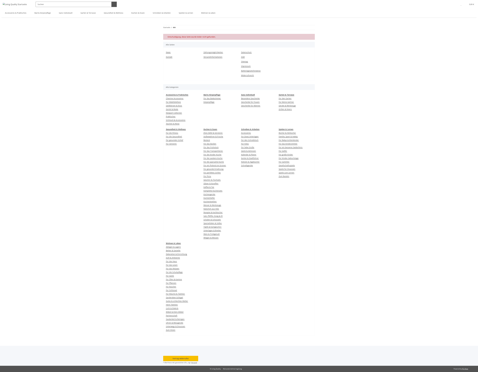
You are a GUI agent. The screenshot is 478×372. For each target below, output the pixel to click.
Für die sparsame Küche (214, 162)
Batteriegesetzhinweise (251, 71)
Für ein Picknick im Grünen (215, 165)
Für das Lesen (172, 265)
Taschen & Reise (172, 123)
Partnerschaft (171, 315)
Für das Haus (171, 261)
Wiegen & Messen (211, 237)
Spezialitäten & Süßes (213, 223)
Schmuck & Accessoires (175, 120)
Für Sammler (284, 162)
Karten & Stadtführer (250, 158)
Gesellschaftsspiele (287, 165)
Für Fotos (245, 144)
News (168, 52)
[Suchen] (114, 4)
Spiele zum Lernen (286, 172)
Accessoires (246, 133)
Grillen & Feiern (285, 109)
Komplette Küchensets (213, 190)
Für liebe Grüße (247, 147)
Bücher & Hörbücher (287, 133)
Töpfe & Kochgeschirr (212, 227)
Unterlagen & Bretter (212, 230)
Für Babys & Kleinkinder (289, 140)
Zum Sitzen (170, 330)
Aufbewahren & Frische (213, 136)
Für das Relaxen (172, 268)
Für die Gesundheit (174, 136)
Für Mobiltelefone (173, 102)
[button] (456, 4)
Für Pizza (207, 176)
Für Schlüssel (171, 290)
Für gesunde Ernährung (213, 169)
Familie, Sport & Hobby (288, 136)
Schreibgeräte (247, 165)
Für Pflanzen (171, 283)
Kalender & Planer (248, 154)
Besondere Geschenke (250, 98)
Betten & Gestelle (173, 250)
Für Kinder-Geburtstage (289, 158)
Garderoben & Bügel (174, 297)
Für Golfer (283, 151)
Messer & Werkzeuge (212, 205)
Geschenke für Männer (250, 105)
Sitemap (244, 61)
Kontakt (169, 57)
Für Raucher (171, 286)
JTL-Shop (465, 369)
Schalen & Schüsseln (212, 219)
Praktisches (170, 116)
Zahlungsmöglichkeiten (213, 52)
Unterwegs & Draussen (175, 326)
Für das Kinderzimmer (288, 144)
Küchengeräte (209, 194)
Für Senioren (171, 144)
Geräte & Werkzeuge (287, 105)
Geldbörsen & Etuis (174, 105)
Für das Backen (210, 144)
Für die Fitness (172, 133)
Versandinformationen (213, 57)
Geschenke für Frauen (250, 102)
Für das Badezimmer (212, 98)
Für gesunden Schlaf (174, 140)
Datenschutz (246, 52)
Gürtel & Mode (172, 109)
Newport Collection (174, 113)
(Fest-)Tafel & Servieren (213, 133)
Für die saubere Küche (213, 158)
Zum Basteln (284, 176)
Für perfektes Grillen (212, 172)
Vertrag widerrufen (181, 358)
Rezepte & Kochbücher (213, 212)
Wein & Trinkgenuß (212, 234)
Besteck (207, 140)
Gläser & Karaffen (211, 183)
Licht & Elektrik (172, 308)
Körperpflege (209, 102)
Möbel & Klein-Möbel (174, 312)
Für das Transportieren (213, 151)
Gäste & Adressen (248, 151)
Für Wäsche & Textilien (175, 294)
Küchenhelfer (209, 198)
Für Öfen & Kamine (174, 279)
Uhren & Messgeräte (174, 323)
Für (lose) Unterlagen (250, 136)
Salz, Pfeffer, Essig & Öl (213, 216)
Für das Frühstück (211, 147)
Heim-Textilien (172, 304)
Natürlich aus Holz (211, 209)
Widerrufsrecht (247, 75)
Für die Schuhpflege (174, 272)
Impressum (246, 66)
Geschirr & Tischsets (212, 180)
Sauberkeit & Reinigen (175, 319)
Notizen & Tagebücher (250, 162)
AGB (243, 57)
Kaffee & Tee (209, 187)
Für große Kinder (286, 154)
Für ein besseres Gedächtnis (290, 147)
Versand (194, 363)
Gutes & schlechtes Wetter (177, 301)
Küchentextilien (210, 201)
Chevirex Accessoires (174, 98)
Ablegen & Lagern (173, 247)
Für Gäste (170, 276)
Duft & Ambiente (173, 258)
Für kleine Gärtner (286, 102)
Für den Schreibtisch (249, 140)
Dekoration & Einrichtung (176, 254)
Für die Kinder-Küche (212, 154)
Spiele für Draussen (287, 169)
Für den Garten (285, 98)
